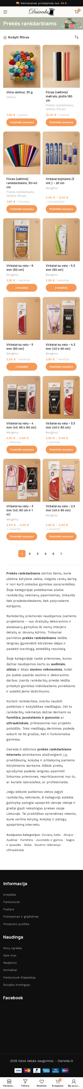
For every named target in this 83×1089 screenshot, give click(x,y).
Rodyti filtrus (18, 37)
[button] (21, 288)
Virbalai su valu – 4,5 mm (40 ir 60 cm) (60, 347)
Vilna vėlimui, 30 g (19, 92)
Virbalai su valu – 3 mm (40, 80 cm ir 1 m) (19, 510)
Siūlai (27, 845)
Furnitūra (26, 840)
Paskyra (8, 909)
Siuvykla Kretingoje (16, 984)
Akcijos (68, 834)
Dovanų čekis (51, 834)
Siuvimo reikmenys (47, 845)
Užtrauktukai (15, 850)
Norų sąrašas (12, 948)
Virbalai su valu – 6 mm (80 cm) (19, 268)
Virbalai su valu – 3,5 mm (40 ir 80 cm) (60, 425)
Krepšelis (9, 894)
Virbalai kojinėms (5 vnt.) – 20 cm (60, 181)
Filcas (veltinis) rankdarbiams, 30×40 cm (21, 183)
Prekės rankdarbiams (59, 105)
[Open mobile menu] (5, 12)
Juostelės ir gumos (49, 840)
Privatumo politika (16, 924)
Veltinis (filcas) (56, 109)
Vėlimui (11, 97)
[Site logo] (41, 12)
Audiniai (11, 840)
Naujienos (10, 962)
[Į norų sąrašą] (36, 48)
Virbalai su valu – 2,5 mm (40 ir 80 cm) (60, 508)
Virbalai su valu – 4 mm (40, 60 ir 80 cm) (21, 425)
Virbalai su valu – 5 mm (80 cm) (19, 347)
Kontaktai (10, 970)
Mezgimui (52, 188)
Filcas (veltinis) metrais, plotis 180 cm (59, 96)
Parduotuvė (11, 902)
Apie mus (9, 955)
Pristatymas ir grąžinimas (21, 916)
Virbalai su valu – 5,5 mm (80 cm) (60, 268)
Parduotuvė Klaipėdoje (19, 977)
